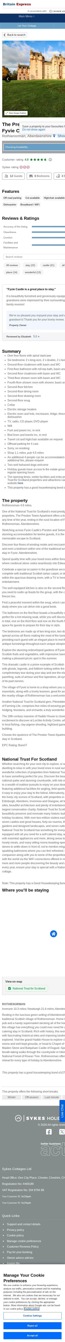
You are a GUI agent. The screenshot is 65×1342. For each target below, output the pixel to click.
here (20, 483)
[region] (32, 1303)
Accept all (32, 1335)
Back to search (16, 34)
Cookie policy (31, 1309)
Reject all (32, 1325)
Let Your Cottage (27, 25)
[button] (7, 79)
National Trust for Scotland (29, 988)
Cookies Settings (32, 1315)
